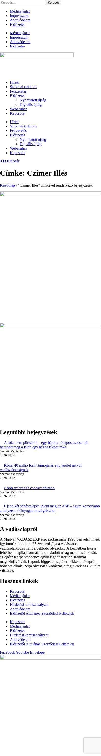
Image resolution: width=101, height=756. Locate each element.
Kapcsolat (17, 113)
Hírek (14, 82)
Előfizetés (17, 24)
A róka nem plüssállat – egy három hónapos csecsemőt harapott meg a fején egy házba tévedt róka (44, 445)
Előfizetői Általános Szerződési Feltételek (42, 613)
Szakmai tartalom (23, 87)
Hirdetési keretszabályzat (29, 604)
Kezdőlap (7, 185)
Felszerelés (18, 91)
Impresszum (19, 16)
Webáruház (18, 109)
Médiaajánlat (20, 11)
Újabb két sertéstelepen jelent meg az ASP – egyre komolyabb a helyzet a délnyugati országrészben (50, 508)
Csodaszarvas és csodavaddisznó (29, 488)
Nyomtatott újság (33, 100)
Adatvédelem (20, 20)
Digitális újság (31, 104)
